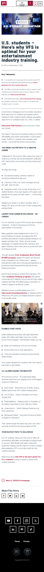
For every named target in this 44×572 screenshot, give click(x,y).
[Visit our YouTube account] (8, 520)
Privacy (26, 541)
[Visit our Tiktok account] (31, 529)
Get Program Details (22, 4)
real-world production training (30, 99)
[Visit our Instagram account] (26, 520)
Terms (17, 541)
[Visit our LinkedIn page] (13, 529)
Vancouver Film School (11, 126)
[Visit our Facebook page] (17, 520)
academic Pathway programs (19, 277)
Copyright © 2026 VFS (22, 560)
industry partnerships (17, 94)
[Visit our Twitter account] (35, 520)
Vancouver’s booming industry (14, 293)
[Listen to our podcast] (22, 529)
